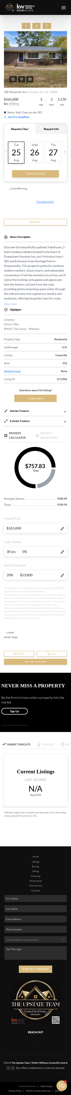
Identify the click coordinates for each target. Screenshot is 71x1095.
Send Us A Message (35, 969)
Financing (35, 876)
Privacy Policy (15, 1091)
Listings (35, 861)
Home (36, 856)
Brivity (33, 1086)
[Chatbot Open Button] (61, 1085)
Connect (35, 890)
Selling (35, 871)
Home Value (36, 881)
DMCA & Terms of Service (38, 1091)
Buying (35, 866)
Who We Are (35, 885)
